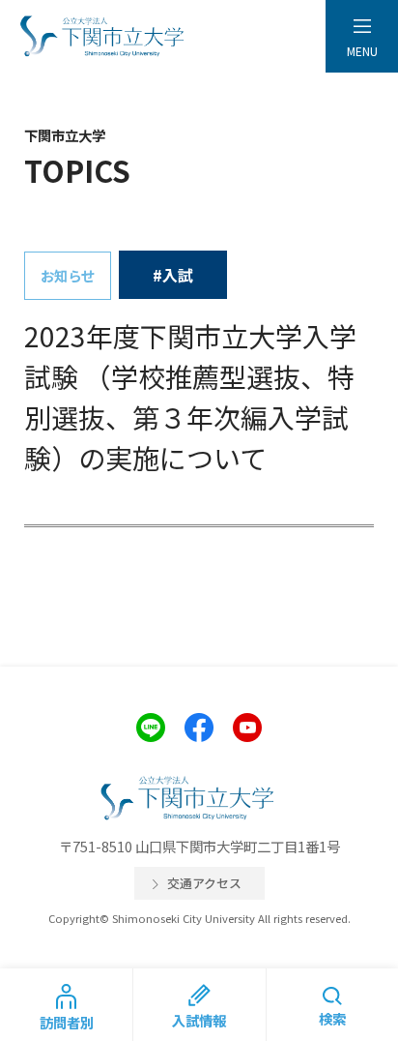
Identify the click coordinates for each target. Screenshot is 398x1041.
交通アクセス (204, 883)
